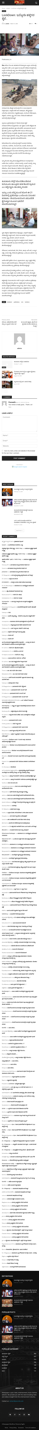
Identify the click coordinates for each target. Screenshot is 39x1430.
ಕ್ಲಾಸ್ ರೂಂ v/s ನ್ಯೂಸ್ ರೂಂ (20, 889)
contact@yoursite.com (16, 1401)
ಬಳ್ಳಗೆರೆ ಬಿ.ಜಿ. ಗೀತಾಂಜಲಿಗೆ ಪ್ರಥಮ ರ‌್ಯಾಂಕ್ (17, 1121)
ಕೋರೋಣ (13, 767)
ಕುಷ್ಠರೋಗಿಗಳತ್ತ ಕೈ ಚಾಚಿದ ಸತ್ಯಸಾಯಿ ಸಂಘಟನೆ (23, 1141)
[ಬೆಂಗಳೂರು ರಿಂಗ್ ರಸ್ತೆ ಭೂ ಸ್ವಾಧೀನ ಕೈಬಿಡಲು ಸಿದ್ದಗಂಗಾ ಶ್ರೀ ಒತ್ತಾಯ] (7, 374)
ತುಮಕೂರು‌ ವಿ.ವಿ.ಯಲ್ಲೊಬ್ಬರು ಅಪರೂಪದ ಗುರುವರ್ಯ (22, 844)
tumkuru (27, 302)
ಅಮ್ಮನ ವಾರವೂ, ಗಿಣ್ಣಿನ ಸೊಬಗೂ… (17, 1050)
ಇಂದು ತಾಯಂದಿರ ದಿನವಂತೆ (19, 923)
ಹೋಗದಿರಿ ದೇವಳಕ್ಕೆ (21, 981)
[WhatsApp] (23, 29)
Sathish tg (5, 914)
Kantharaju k (5, 991)
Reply (10, 407)
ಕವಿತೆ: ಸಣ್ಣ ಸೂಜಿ (17, 723)
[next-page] (6, 391)
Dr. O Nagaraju (6, 1141)
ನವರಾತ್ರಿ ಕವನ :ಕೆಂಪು (13, 683)
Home (3, 8)
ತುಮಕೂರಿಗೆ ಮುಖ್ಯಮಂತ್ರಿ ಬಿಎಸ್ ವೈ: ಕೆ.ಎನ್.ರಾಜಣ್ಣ (23, 1178)
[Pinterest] (18, 29)
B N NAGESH (5, 582)
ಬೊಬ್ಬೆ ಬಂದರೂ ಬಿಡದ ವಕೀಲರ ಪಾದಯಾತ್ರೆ (21, 582)
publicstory (16, 302)
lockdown (9, 302)
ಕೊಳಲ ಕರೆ (10, 635)
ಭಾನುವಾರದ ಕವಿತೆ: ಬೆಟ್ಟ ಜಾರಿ (19, 686)
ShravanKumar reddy (8, 1163)
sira (22, 302)
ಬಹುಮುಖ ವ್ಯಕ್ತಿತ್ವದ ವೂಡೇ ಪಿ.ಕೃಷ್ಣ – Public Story (13, 554)
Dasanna (4, 1160)
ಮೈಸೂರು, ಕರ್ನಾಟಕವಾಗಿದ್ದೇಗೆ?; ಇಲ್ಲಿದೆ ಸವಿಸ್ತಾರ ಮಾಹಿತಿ (19, 1230)
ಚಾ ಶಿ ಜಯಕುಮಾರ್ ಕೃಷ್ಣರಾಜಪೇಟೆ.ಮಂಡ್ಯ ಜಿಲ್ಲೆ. (13, 642)
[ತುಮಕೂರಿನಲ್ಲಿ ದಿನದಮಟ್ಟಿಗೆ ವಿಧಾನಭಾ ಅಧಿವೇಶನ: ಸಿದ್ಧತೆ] (7, 513)
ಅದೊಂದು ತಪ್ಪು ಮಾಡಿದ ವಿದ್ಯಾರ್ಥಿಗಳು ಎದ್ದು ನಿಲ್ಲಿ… (24, 970)
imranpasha (5, 601)
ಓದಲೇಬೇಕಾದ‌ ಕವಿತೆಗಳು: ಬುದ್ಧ (15, 545)
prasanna (4, 572)
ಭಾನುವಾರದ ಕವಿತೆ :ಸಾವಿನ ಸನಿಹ (20, 727)
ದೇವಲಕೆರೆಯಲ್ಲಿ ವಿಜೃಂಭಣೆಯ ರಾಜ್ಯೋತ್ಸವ (18, 1160)
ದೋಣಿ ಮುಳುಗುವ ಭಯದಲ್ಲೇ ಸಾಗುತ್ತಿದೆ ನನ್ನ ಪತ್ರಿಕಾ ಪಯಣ (21, 1008)
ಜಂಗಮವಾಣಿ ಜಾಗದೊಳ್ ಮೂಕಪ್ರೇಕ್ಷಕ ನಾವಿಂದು (20, 930)
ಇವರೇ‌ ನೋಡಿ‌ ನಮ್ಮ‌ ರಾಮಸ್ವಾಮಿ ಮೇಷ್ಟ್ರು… (19, 792)
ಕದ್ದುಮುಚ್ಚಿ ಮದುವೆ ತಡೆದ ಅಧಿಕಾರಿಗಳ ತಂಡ (21, 625)
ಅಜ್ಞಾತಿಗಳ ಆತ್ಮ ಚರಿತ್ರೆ (12, 1080)
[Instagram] (24, 1414)
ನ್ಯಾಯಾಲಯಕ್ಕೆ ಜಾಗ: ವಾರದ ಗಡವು (22, 381)
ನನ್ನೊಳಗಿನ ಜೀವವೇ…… (12, 1054)
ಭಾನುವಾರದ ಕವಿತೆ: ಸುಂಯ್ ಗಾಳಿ (19, 690)
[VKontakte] (29, 1414)
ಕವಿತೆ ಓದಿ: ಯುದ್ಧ (19, 654)
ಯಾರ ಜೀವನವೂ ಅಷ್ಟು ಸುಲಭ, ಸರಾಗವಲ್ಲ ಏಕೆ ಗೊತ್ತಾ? (19, 926)
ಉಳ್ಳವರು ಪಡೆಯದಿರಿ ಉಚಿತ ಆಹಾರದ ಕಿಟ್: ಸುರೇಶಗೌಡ (21, 974)
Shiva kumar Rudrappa (8, 833)
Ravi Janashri (5, 855)
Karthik (4, 1027)
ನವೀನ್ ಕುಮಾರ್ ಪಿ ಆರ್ (7, 933)
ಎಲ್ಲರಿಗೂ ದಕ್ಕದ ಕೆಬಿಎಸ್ (12, 1256)
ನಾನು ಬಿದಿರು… (12, 1027)
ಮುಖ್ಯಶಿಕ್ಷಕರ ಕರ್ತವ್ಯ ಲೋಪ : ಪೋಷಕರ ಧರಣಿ (23, 1150)
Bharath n (5, 830)
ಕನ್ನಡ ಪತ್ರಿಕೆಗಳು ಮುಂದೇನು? (18, 1077)
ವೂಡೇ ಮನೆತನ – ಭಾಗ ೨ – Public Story (11, 559)
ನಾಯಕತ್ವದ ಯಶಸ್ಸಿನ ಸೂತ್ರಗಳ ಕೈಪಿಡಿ (23, 489)
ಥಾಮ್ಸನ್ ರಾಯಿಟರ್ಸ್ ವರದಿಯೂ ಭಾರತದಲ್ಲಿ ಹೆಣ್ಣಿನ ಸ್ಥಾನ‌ (22, 776)
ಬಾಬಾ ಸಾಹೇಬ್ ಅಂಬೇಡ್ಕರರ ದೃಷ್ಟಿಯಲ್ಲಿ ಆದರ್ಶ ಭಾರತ (22, 1036)
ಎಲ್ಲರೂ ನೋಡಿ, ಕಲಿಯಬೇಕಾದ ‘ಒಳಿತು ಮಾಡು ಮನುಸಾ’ (20, 812)
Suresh (4, 545)
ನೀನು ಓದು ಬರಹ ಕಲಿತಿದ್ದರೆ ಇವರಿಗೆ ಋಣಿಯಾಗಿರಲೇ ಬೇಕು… (21, 795)
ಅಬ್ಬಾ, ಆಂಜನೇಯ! (13, 1153)
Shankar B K (5, 1016)
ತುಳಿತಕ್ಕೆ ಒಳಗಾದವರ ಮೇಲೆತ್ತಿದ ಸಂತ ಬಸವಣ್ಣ (24, 942)
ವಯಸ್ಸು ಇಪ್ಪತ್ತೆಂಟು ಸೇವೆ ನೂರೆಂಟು (20, 1202)
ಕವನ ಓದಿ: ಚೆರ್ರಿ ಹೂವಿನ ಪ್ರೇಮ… (16, 647)
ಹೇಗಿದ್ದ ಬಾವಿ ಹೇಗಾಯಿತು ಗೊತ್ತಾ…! (22, 977)
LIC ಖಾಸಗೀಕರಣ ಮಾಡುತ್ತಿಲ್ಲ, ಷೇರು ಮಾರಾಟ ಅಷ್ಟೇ (22, 1092)
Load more (19, 530)
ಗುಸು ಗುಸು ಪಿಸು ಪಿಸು (12, 783)
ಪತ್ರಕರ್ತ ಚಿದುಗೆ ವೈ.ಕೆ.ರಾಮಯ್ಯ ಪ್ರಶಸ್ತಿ (16, 632)
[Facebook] (10, 29)
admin (7, 23)
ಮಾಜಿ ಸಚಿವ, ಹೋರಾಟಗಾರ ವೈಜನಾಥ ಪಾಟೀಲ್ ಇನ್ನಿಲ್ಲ (22, 1213)
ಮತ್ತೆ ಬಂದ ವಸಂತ (13, 578)
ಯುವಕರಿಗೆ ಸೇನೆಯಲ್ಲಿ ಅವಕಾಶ (17, 914)
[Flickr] (19, 1414)
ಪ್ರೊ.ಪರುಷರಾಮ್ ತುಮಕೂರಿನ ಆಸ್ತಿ (14, 591)
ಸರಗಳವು (14, 805)
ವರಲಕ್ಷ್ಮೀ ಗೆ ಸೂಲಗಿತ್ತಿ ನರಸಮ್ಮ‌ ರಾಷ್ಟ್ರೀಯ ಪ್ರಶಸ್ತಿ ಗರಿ (23, 802)
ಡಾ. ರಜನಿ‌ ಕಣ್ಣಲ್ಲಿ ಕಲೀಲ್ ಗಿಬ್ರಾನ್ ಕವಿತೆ (18, 661)
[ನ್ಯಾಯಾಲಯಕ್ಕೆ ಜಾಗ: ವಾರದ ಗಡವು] (7, 384)
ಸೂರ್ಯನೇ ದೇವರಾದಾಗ (17, 949)
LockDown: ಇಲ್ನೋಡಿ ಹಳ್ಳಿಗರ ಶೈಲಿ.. (17, 1083)
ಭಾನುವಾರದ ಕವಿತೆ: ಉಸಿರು (15, 720)
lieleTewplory (5, 706)
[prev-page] (3, 391)
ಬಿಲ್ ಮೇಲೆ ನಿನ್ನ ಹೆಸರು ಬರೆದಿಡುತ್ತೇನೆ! (18, 816)
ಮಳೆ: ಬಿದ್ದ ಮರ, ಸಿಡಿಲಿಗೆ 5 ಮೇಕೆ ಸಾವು (20, 628)
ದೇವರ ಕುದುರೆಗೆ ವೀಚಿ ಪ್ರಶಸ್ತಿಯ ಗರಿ (15, 1101)
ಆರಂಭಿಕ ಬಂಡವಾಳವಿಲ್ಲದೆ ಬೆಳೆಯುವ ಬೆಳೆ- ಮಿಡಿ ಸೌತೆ (22, 1157)
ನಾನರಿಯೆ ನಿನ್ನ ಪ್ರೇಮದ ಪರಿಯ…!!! (16, 1043)
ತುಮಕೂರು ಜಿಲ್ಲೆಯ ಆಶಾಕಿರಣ (21, 361)
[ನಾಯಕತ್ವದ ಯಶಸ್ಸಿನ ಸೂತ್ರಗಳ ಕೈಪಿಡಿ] (7, 492)
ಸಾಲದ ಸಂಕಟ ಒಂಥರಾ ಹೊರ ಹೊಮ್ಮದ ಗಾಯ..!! (20, 939)
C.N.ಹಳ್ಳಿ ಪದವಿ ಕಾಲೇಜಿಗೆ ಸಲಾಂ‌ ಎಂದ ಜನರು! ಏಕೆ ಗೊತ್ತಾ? (23, 826)
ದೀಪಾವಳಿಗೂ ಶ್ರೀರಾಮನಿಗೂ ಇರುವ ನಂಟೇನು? (17, 1249)
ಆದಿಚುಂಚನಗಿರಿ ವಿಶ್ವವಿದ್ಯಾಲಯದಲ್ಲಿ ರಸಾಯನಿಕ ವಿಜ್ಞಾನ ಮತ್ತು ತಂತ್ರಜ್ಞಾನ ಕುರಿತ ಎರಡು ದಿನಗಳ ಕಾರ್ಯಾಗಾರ (25, 501)
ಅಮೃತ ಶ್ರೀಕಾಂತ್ (6, 1061)
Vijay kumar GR (6, 839)
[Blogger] (10, 1414)
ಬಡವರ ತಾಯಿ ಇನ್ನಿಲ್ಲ (15, 809)
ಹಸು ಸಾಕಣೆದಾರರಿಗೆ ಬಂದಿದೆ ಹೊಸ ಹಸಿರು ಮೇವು (18, 819)
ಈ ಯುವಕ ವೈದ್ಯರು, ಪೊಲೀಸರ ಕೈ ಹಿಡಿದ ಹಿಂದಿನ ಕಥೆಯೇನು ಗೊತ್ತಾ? (29, 324)
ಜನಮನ (8, 8)
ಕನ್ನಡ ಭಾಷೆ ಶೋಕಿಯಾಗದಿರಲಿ (16, 1040)
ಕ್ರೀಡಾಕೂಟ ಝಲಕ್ (18, 541)
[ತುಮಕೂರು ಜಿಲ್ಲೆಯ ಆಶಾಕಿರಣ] (7, 364)
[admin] (3, 24)
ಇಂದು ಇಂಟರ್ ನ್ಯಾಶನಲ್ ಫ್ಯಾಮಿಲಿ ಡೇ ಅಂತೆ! (17, 910)
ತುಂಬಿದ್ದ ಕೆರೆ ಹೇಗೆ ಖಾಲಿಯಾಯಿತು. (18, 1267)
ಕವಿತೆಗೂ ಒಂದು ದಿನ (18, 651)
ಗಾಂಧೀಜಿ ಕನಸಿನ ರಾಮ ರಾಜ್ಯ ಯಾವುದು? (19, 830)
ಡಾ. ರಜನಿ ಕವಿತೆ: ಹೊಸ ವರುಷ (14, 670)
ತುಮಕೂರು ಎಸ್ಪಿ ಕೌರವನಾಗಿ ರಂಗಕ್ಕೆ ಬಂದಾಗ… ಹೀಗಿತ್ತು (24, 1253)
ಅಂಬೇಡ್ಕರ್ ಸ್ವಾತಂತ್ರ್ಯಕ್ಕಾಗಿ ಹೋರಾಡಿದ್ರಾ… (21, 855)
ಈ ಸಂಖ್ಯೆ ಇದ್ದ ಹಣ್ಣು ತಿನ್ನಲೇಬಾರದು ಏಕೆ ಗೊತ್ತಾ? (22, 575)
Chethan (4, 872)
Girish (3, 1108)
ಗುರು (9, 612)
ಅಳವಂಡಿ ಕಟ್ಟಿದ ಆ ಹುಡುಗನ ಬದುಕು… (16, 1199)
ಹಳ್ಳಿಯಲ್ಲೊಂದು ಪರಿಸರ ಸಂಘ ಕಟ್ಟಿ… (19, 711)
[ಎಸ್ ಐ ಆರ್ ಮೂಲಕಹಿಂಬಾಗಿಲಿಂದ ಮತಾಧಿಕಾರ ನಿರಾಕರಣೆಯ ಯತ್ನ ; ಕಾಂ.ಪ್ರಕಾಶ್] (7, 523)
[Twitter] (14, 29)
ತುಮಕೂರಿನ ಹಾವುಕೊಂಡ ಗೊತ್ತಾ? (20, 1188)
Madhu (4, 1130)
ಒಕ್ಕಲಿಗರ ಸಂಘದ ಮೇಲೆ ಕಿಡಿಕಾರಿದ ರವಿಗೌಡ (18, 1108)
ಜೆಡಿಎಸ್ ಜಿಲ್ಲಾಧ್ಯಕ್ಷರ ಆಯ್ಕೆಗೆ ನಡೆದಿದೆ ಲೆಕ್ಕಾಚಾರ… (21, 898)
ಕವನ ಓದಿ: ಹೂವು (17, 594)
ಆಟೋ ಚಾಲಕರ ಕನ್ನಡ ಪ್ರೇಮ (15, 1181)
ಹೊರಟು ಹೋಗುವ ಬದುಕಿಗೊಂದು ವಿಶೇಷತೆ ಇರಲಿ (22, 945)
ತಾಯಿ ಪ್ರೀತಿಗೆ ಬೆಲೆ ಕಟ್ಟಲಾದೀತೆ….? (18, 984)
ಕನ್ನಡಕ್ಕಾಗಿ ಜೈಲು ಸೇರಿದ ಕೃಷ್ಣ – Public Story (12, 548)
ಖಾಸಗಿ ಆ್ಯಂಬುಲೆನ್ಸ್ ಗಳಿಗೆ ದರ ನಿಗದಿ (17, 730)
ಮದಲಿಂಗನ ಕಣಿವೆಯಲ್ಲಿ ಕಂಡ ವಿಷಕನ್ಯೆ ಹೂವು (19, 823)
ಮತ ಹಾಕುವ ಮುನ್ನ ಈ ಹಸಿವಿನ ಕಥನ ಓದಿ (19, 565)
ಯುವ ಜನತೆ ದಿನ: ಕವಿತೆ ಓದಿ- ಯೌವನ (17, 658)
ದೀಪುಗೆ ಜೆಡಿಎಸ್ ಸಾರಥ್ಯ (12, 1260)
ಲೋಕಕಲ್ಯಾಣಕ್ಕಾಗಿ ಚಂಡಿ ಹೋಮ (14, 1174)
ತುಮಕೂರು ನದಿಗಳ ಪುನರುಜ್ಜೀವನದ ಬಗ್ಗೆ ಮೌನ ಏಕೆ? (22, 621)
